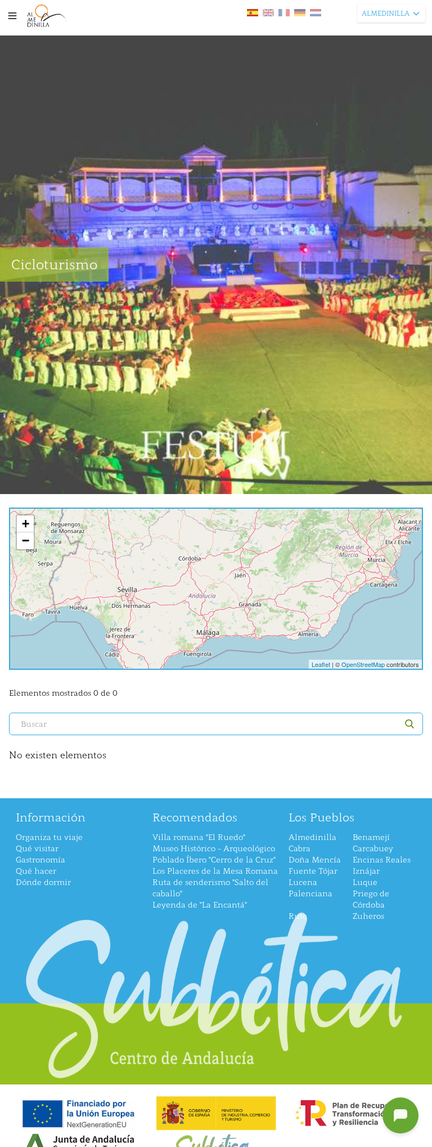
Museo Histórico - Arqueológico (213, 848)
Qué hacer (36, 871)
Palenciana (310, 894)
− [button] (25, 541)
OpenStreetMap (363, 664)
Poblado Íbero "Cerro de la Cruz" (214, 860)
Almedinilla (312, 837)
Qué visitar (37, 848)
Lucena (303, 882)
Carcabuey (373, 848)
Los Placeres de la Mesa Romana (215, 871)
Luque (365, 882)
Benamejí (371, 837)
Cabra (299, 848)
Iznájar (366, 871)
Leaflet (321, 664)
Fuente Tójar (313, 871)
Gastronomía (40, 860)
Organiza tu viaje (49, 837)
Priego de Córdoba (371, 899)
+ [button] (25, 524)
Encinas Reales (382, 860)
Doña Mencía (315, 860)
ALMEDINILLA (386, 13)
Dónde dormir (43, 882)
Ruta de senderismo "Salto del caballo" (210, 888)
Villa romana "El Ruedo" (198, 837)
